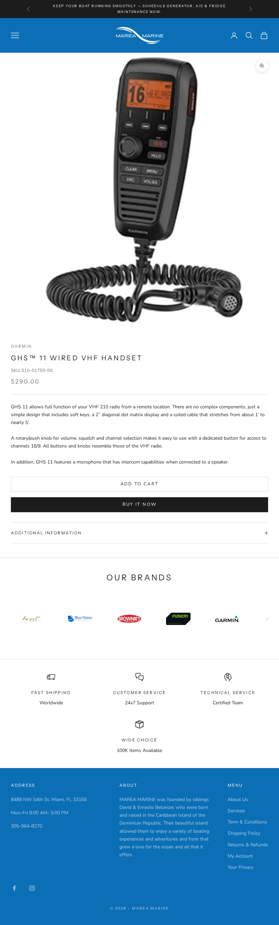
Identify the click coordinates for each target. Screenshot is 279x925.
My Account (240, 856)
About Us (238, 799)
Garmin (21, 346)
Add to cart (139, 484)
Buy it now (139, 504)
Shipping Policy (244, 833)
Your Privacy (240, 867)
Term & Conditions (247, 822)
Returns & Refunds (248, 845)
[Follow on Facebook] (14, 888)
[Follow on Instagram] (32, 888)
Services (236, 811)
